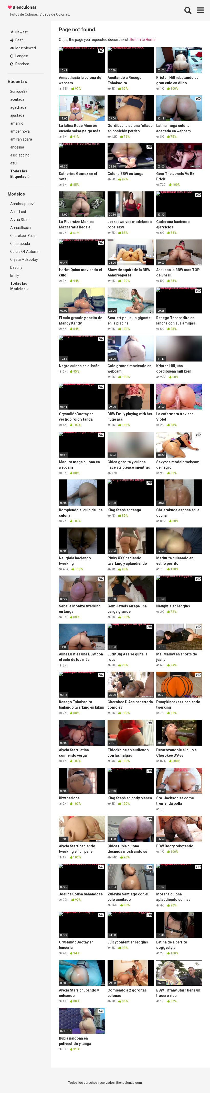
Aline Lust (18, 212)
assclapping (19, 155)
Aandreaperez (22, 204)
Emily (14, 275)
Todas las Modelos (18, 286)
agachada (18, 107)
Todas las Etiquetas (18, 174)
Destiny (16, 267)
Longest (21, 56)
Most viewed (25, 48)
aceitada (17, 99)
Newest (21, 32)
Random (22, 64)
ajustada (17, 115)
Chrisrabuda (20, 244)
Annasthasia (20, 228)
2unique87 (18, 91)
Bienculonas (24, 7)
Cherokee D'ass (22, 236)
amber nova (20, 131)
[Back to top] (193, 1077)
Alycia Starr (19, 220)
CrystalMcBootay (24, 259)
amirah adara (21, 139)
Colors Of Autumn (24, 251)
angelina (17, 147)
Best (19, 40)
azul (13, 163)
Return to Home (142, 40)
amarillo (16, 123)
